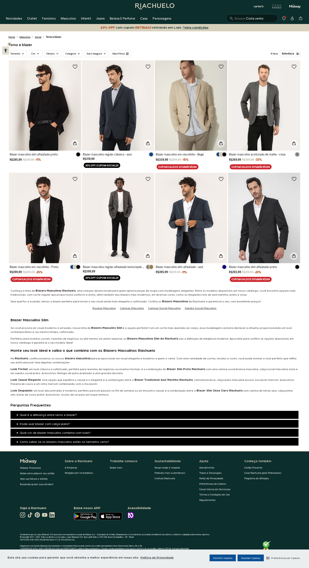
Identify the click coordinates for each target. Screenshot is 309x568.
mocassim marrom (267, 379)
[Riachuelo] (154, 6)
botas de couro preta (30, 394)
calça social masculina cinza (277, 369)
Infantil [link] (86, 18)
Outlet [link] (32, 18)
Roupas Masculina (104, 308)
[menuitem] (14, 18)
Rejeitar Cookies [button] (250, 558)
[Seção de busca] (252, 18)
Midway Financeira (30, 467)
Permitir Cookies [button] (222, 558)
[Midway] (295, 6)
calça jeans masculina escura (235, 379)
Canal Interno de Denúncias (214, 489)
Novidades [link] (14, 18)
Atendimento (206, 467)
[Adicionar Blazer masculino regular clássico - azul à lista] (148, 66)
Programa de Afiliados (256, 478)
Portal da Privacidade (211, 478)
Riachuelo (199, 301)
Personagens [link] (162, 18)
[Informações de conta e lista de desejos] (292, 18)
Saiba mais (116, 467)
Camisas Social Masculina (164, 308)
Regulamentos (207, 500)
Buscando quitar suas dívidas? (37, 484)
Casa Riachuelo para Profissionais (262, 472)
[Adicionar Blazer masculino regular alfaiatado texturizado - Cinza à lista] (148, 179)
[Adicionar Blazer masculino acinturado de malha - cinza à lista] (294, 66)
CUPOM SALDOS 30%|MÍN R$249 (177, 167)
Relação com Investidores (79, 472)
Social (38, 36)
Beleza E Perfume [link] (122, 18)
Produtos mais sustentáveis (169, 472)
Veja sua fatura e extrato (34, 478)
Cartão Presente (253, 467)
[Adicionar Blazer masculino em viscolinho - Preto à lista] (75, 179)
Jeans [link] (100, 18)
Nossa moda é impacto (167, 467)
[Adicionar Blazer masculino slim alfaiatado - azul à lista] (221, 179)
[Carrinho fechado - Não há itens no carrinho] (300, 18)
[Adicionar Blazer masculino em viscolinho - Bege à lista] (221, 66)
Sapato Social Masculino (201, 308)
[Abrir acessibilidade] (5, 50)
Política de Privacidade (157, 557)
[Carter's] (258, 6)
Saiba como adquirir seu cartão (37, 473)
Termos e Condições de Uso (214, 494)
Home (11, 36)
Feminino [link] (48, 18)
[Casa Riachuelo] (276, 6)
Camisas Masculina (132, 308)
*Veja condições (196, 27)
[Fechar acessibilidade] (9, 44)
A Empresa (71, 467)
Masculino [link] (68, 18)
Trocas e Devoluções (210, 472)
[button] (283, 558)
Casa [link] (144, 18)
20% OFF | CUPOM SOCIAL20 (102, 165)
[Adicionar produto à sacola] (75, 143)
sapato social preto (27, 373)
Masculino (25, 36)
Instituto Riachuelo (164, 478)
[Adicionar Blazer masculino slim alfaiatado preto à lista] (75, 66)
